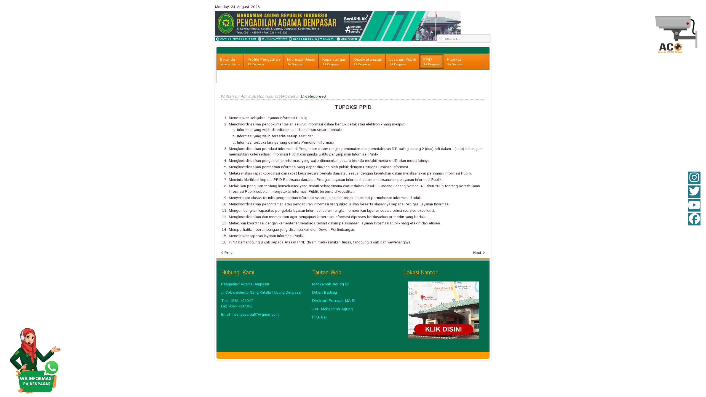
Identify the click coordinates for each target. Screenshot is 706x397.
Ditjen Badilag (324, 292)
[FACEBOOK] (694, 219)
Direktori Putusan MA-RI (333, 301)
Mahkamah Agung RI (330, 284)
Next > (479, 253)
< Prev (226, 253)
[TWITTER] (694, 192)
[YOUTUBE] (694, 205)
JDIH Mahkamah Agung (332, 309)
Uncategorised (313, 96)
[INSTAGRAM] (694, 178)
